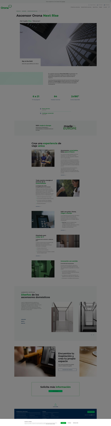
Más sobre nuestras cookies (50, 423)
